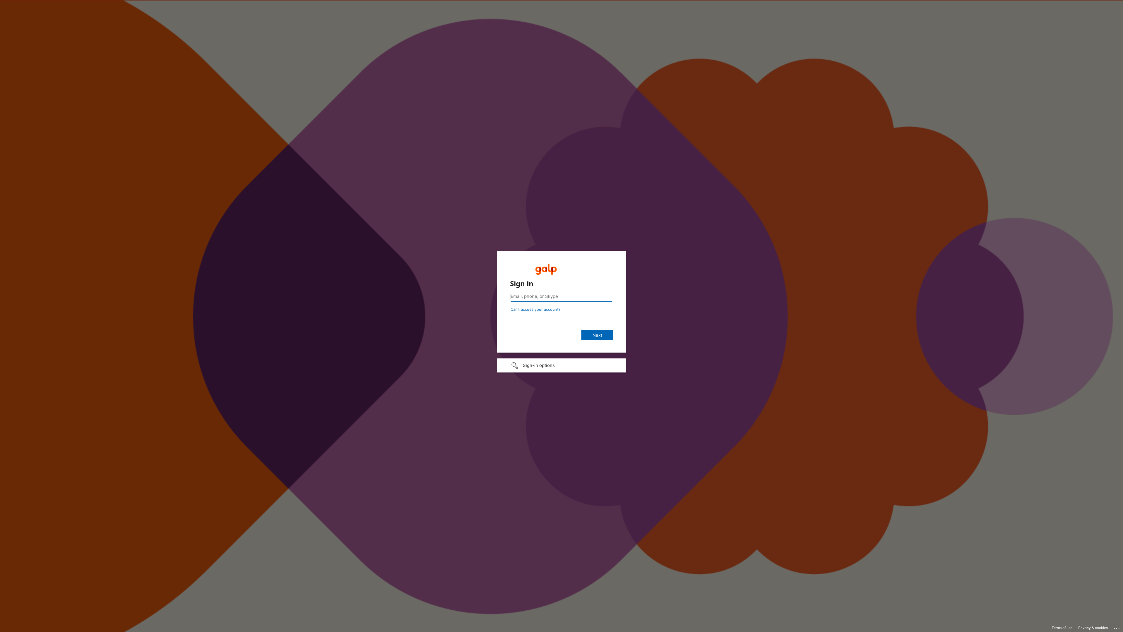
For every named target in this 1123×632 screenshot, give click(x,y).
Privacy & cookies (1093, 628)
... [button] (1117, 627)
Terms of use (1062, 628)
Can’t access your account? (536, 309)
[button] (561, 365)
